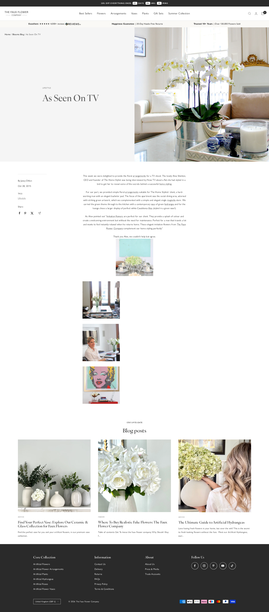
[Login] (256, 13)
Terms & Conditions (104, 589)
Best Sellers (85, 13)
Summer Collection (179, 13)
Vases (134, 13)
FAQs (97, 579)
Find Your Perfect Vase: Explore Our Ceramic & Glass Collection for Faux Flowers (53, 524)
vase (153, 204)
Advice (21, 517)
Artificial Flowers (41, 564)
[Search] (249, 13)
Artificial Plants (40, 574)
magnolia (171, 200)
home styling (165, 184)
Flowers (101, 13)
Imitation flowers (115, 216)
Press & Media (152, 569)
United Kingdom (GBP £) (45, 601)
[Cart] (262, 13)
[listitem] (19, 213)
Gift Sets (158, 13)
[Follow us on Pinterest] (213, 565)
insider (101, 517)
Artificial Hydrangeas (43, 579)
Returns (98, 574)
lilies (150, 208)
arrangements (139, 176)
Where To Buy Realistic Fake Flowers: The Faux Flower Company (132, 524)
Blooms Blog (18, 34)
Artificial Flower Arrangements (48, 569)
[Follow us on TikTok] (232, 565)
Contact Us (100, 564)
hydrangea (169, 204)
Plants (145, 13)
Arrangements (118, 13)
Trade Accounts (152, 574)
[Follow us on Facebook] (194, 565)
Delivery (98, 569)
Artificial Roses (40, 584)
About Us (150, 564)
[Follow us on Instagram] (204, 565)
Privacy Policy (100, 584)
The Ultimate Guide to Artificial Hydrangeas (211, 522)
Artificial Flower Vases (44, 589)
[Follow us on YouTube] (222, 565)
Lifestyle (46, 88)
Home (7, 34)
